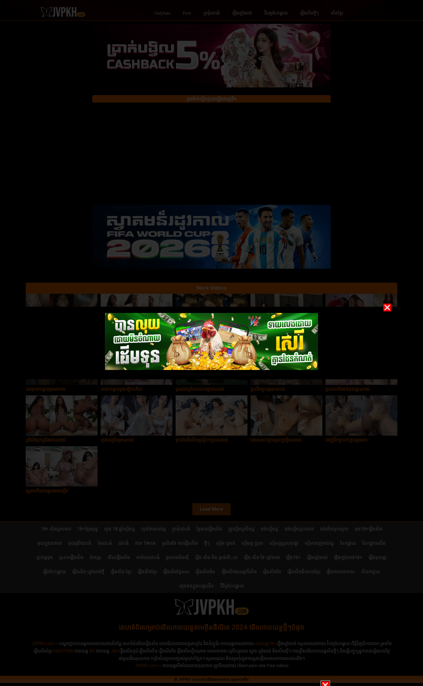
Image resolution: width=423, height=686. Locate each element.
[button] (387, 307)
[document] (211, 343)
